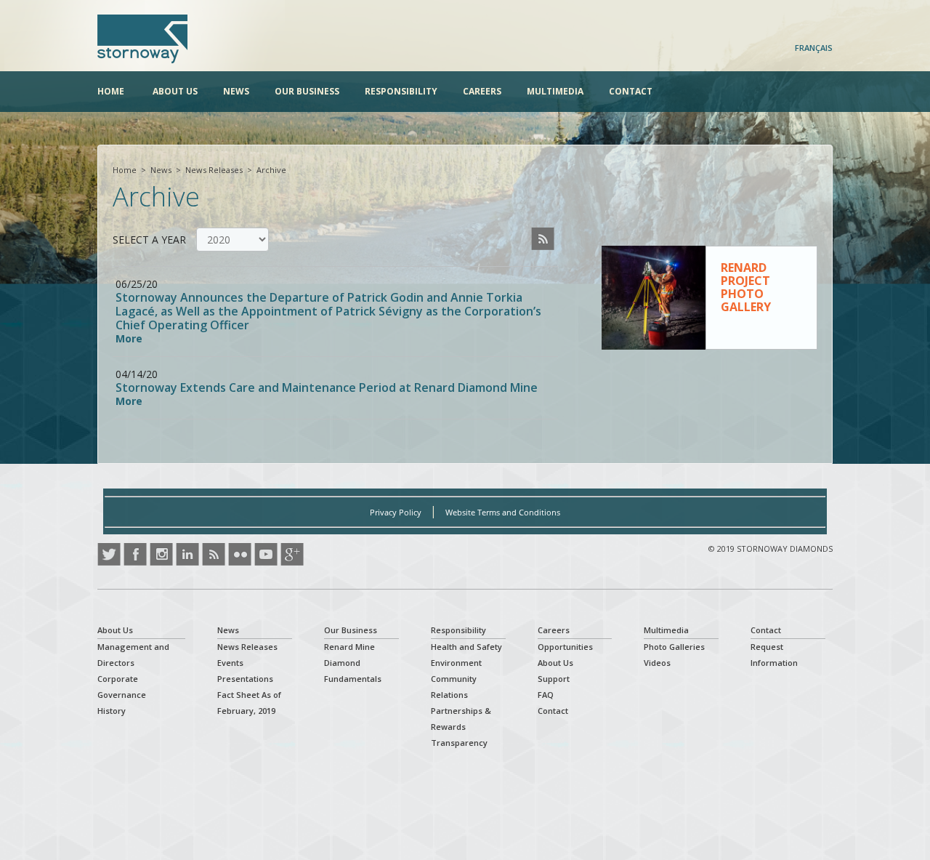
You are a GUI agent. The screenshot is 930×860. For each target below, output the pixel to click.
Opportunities (565, 646)
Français (814, 47)
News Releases (214, 169)
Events (230, 662)
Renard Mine (349, 646)
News (236, 91)
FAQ (546, 694)
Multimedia (555, 91)
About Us (175, 91)
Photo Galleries (674, 646)
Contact (630, 91)
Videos (657, 662)
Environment (456, 662)
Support (554, 678)
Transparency (459, 742)
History (111, 710)
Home (110, 91)
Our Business (307, 91)
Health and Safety (466, 646)
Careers (482, 91)
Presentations (245, 678)
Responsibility (401, 91)
